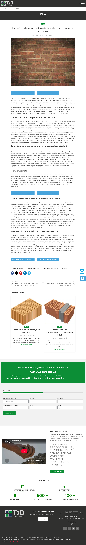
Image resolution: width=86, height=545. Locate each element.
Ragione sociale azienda (10, 405)
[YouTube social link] (73, 528)
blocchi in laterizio (18, 268)
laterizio (64, 268)
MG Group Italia (15, 542)
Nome (32, 398)
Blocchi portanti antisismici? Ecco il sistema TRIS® (59, 332)
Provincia (60, 405)
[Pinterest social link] (20, 273)
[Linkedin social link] (25, 273)
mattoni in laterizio (33, 268)
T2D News (40, 35)
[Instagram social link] (69, 528)
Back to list (43, 283)
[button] (10, 324)
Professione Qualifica (9, 398)
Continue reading (26, 344)
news (45, 18)
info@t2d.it (72, 524)
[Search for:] (43, 9)
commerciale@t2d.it (78, 518)
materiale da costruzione (50, 268)
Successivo (9, 413)
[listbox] (16, 401)
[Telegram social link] (29, 273)
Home (40, 18)
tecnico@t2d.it (78, 513)
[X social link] (16, 273)
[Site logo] (7, 3)
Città (32, 405)
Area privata (67, 539)
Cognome (60, 398)
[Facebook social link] (12, 273)
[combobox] (70, 407)
